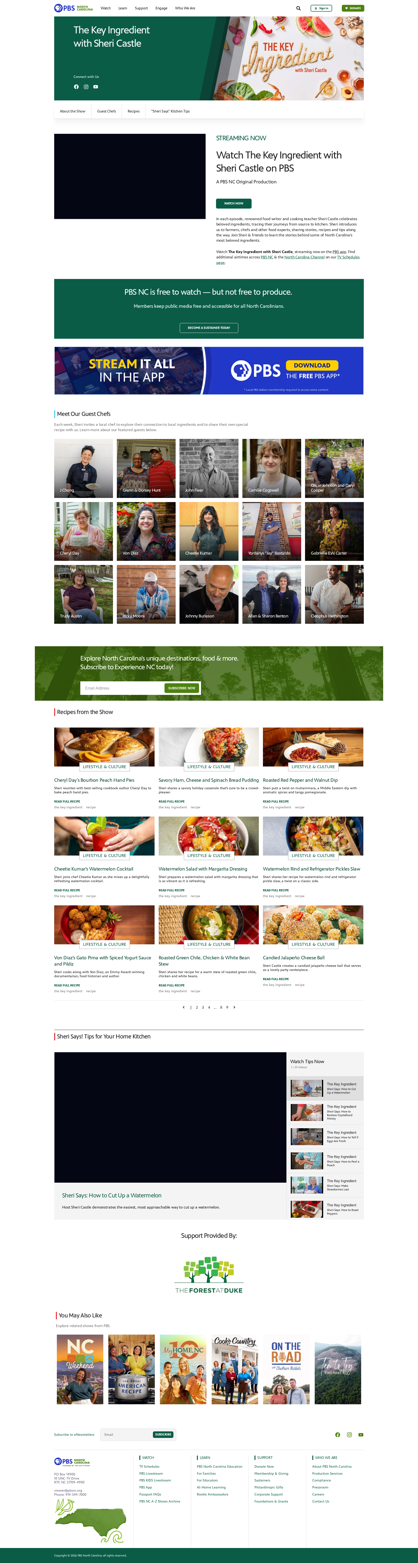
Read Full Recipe (67, 802)
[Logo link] (72, 1461)
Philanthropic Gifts (268, 1487)
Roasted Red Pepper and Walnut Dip (300, 780)
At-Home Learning (211, 1487)
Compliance (321, 1480)
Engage (161, 8)
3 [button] (203, 1007)
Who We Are (185, 8)
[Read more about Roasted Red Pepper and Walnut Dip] (313, 747)
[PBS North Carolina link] (75, 8)
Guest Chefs (106, 111)
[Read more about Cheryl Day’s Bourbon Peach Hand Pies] (104, 747)
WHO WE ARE (326, 1457)
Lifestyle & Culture (104, 766)
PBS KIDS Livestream (155, 1480)
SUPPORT (264, 1457)
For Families (206, 1474)
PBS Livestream (151, 1474)
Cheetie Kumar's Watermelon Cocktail (93, 869)
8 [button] (221, 1007)
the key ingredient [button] (68, 807)
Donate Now (264, 1467)
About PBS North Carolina (332, 1467)
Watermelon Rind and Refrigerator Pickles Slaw (311, 869)
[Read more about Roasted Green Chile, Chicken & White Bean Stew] (209, 924)
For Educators (207, 1480)
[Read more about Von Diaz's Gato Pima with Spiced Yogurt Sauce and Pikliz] (104, 924)
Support (141, 8)
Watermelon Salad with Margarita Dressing (203, 869)
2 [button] (197, 1007)
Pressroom (320, 1487)
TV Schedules (149, 1467)
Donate (355, 8)
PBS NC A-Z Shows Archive (159, 1501)
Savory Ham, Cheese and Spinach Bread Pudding (209, 780)
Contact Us (320, 1501)
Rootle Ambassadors (212, 1494)
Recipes (134, 111)
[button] (234, 204)
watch (148, 1457)
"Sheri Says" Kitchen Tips (170, 111)
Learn (123, 8)
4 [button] (209, 1007)
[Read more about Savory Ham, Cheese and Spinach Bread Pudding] (209, 747)
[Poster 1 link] (131, 1369)
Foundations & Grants (271, 1501)
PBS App (145, 1487)
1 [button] (191, 1007)
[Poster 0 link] (80, 1369)
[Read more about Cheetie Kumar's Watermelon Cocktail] (104, 836)
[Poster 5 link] (338, 1369)
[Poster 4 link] (286, 1369)
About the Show (72, 111)
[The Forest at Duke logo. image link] (209, 1274)
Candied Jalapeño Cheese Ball (293, 958)
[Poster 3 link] (235, 1369)
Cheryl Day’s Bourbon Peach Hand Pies (94, 780)
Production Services (327, 1474)
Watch (106, 8)
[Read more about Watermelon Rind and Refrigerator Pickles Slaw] (313, 836)
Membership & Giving (271, 1474)
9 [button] (227, 1007)
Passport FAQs (150, 1494)
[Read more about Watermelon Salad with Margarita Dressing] (209, 836)
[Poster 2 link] (183, 1369)
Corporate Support (268, 1494)
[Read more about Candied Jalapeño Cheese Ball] (313, 924)
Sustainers (262, 1480)
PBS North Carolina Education (219, 1467)
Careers (318, 1494)
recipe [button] (91, 807)
